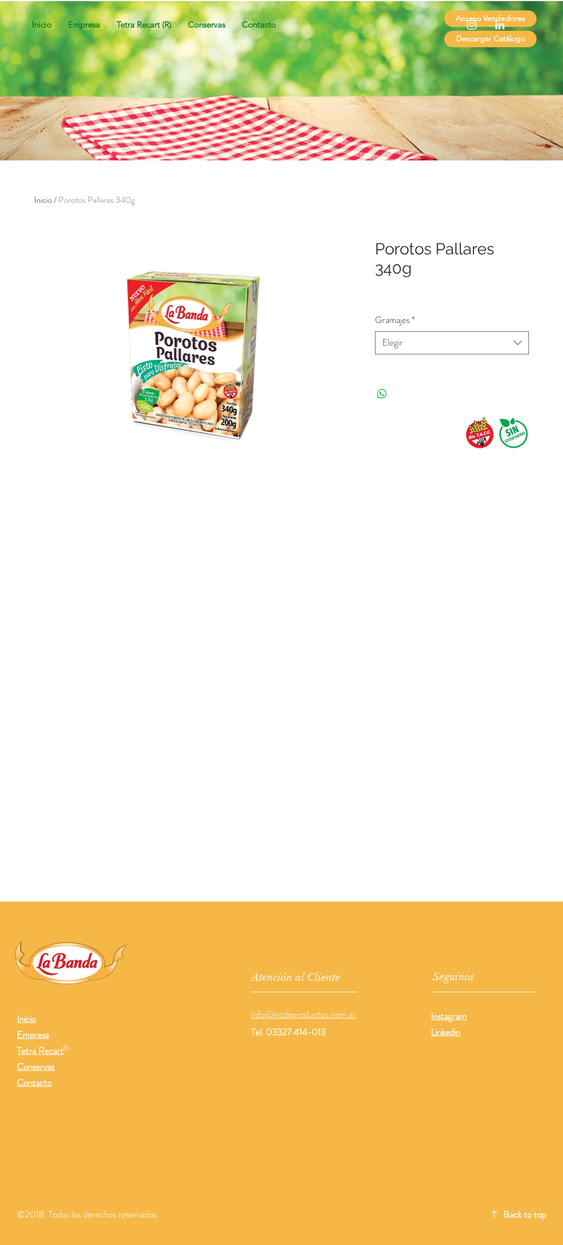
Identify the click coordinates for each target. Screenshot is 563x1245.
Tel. (258, 1031)
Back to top (525, 1214)
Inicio (43, 199)
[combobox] (452, 342)
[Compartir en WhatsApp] (382, 394)
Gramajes (395, 320)
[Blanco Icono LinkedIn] (499, 24)
